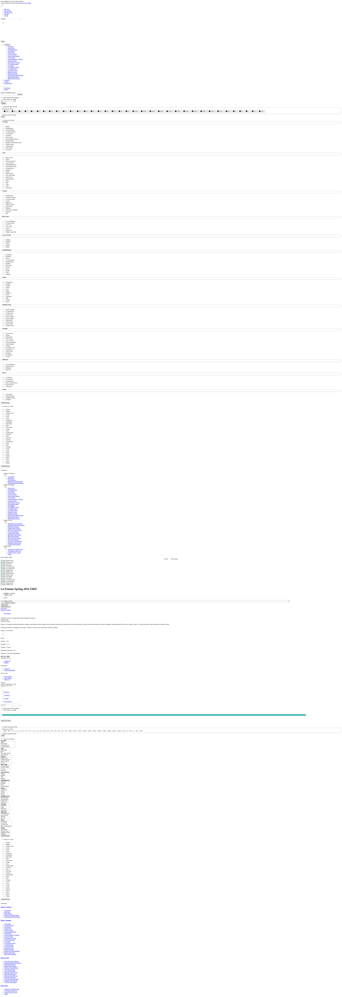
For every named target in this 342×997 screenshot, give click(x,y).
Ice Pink (8, 434)
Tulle (7, 302)
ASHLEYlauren (12, 490)
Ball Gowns (9, 157)
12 (59, 111)
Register (6, 14)
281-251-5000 (27, 3)
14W (136, 111)
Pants (7, 172)
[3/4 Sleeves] (6, 823)
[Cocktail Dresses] (8, 747)
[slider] (307, 715)
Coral (7, 448)
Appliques (9, 254)
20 (86, 111)
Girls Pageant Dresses (12, 139)
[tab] (172, 478)
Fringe (8, 267)
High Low (9, 203)
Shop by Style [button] (8, 520)
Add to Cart (4, 605)
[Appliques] (5, 782)
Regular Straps (10, 396)
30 (121, 111)
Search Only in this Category (11, 97)
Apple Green (9, 413)
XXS (220, 111)
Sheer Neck (9, 351)
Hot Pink (8, 438)
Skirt (7, 181)
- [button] (5, 548)
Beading (8, 256)
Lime (7, 416)
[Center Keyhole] (6, 761)
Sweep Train (9, 322)
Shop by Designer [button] (9, 485)
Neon (7, 243)
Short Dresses (10, 179)
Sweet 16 (8, 149)
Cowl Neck (9, 333)
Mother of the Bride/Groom (14, 142)
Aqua (7, 418)
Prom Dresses (10, 144)
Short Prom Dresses (13, 539)
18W (153, 111)
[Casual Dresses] (8, 745)
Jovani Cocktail (12, 494)
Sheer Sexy (9, 177)
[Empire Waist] (5, 815)
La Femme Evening (13, 507)
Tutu (7, 186)
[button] (7, 45)
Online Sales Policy (9, 670)
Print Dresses (9, 173)
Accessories (11, 477)
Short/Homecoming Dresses (16, 483)
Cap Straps (9, 394)
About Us (7, 668)
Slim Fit (8, 370)
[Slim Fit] (5, 818)
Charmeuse (9, 282)
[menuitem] (172, 9)
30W (204, 111)
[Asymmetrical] (4, 799)
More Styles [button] (7, 546)
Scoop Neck (9, 349)
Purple (8, 429)
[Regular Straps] (5, 831)
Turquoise (9, 420)
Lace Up (8, 225)
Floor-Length (10, 316)
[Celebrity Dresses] (6, 759)
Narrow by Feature (9, 120)
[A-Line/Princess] (5, 813)
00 (14, 111)
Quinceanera (9, 146)
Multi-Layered (10, 204)
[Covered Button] (5, 766)
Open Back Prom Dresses (15, 523)
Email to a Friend (5, 610)
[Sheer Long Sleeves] (6, 826)
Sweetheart (9, 355)
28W (195, 111)
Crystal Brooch (10, 260)
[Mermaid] (5, 816)
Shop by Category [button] (9, 473)
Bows (7, 258)
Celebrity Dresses (11, 197)
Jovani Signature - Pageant (15, 499)
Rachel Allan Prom (13, 517)
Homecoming (10, 141)
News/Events (8, 701)
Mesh (7, 291)
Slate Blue (9, 423)
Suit (7, 182)
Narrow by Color (8, 406)
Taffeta (8, 300)
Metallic (8, 241)
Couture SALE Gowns (14, 552)
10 (52, 111)
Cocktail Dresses (10, 132)
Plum (7, 443)
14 (66, 111)
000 (7, 111)
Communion (9, 133)
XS (229, 111)
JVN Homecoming (13, 504)
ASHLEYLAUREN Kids (15, 549)
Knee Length (9, 318)
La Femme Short (12, 510)
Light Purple (9, 432)
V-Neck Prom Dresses (14, 544)
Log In (6, 15)
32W (212, 111)
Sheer (7, 228)
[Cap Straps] (5, 829)
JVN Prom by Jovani (14, 502)
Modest (8, 170)
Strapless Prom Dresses (14, 543)
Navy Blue (9, 427)
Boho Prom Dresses (13, 527)
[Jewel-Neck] (5, 810)
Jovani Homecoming (14, 496)
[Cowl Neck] (5, 805)
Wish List (7, 9)
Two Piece (9, 188)
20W (161, 111)
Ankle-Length (10, 309)
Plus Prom (11, 478)
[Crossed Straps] (5, 767)
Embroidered (9, 262)
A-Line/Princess (10, 364)
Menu (2, 41)
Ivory (7, 450)
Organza (8, 293)
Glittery (8, 240)
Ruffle (8, 271)
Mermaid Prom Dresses (14, 535)
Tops (7, 184)
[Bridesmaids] (8, 744)
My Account (7, 11)
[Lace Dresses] (5, 755)
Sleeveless (9, 386)
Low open (9, 226)
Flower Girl (9, 137)
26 (107, 111)
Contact (6, 698)
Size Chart (4, 608)
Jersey (8, 287)
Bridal (8, 126)
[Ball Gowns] (5, 750)
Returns (6, 662)
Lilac (7, 431)
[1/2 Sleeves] (6, 821)
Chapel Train (9, 313)
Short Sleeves (10, 384)
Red (7, 445)
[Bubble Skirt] (6, 758)
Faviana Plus (11, 493)
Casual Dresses (10, 130)
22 (93, 111)
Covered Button (10, 221)
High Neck (9, 337)
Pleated (8, 208)
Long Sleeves (10, 381)
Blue (7, 425)
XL (255, 111)
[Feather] (4, 793)
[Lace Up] (5, 769)
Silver (7, 461)
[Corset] (6, 762)
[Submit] (20, 19)
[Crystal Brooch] (5, 786)
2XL (262, 111)
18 (80, 111)
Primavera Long (12, 512)
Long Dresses (10, 168)
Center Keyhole (10, 199)
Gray (7, 459)
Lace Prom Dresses (13, 531)
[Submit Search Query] (21, 705)
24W (178, 111)
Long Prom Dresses (13, 533)
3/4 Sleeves (9, 379)
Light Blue (9, 422)
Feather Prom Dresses (14, 528)
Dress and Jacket (10, 161)
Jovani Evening (12, 501)
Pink (7, 436)
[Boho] (5, 751)
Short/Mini (9, 320)
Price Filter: (7, 99)
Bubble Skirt (9, 195)
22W (170, 111)
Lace (7, 269)
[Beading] (5, 783)
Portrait (8, 346)
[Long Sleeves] (6, 824)
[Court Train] (4, 802)
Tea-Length (9, 324)
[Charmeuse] (4, 790)
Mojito (8, 411)
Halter (8, 335)
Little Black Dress (11, 164)
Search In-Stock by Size (10, 106)
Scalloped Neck (10, 347)
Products (6, 692)
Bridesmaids (9, 128)
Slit (7, 213)
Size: (2, 601)
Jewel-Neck (9, 338)
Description (7, 613)
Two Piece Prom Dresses (15, 541)
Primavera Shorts (12, 514)
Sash (7, 272)
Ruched (8, 211)
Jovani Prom (11, 498)
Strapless (8, 353)
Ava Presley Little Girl (14, 551)
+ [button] (5, 475)
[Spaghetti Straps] (5, 832)
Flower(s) (8, 265)
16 (72, 111)
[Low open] (5, 770)
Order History (8, 678)
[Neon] (3, 777)
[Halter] (5, 807)
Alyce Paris (11, 488)
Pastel (7, 247)
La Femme (11, 506)
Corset (8, 201)
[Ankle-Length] (4, 798)
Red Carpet (9, 148)
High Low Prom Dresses (15, 530)
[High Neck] (5, 809)
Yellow (8, 409)
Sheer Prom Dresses (13, 536)
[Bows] (5, 785)
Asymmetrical (10, 311)
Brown (8, 456)
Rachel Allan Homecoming (15, 515)
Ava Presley (11, 491)
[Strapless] (5, 834)
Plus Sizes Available (11, 210)
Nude (7, 452)
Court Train (9, 315)
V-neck (8, 356)
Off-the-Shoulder (11, 342)
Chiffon (8, 284)
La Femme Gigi (12, 509)
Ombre (8, 245)
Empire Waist (10, 366)
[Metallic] (3, 775)
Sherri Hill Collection (14, 518)
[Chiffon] (4, 791)
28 (114, 111)
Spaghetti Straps (10, 398)
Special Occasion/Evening (15, 481)
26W (187, 111)
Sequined (8, 296)
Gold (7, 454)
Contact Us (7, 661)
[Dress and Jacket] (5, 753)
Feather (8, 263)
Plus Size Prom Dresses (14, 538)
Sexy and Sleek (10, 175)
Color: (3, 603)
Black (7, 457)
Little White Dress (11, 166)
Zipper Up (9, 230)
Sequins (8, 274)
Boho (7, 159)
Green (8, 415)
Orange (8, 447)
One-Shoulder (10, 344)
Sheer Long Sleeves (11, 383)
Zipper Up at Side (11, 232)
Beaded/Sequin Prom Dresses (16, 525)
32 (128, 111)
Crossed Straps (10, 223)
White (8, 463)
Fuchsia (8, 440)
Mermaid (8, 368)
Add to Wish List (5, 606)
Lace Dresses (10, 163)
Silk (7, 298)
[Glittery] (3, 774)
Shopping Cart (8, 12)
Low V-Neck (10, 340)
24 (100, 111)
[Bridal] (8, 742)
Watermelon (9, 441)
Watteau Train (10, 325)
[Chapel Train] (4, 801)
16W (144, 111)
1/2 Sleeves (9, 377)
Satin (7, 294)
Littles (9, 554)
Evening (8, 135)
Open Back (9, 206)
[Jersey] (4, 794)
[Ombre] (3, 778)
